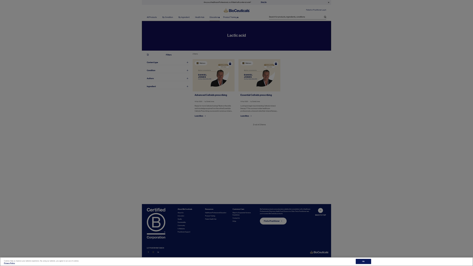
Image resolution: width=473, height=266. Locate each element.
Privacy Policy (9, 263)
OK (363, 261)
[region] (236, 261)
